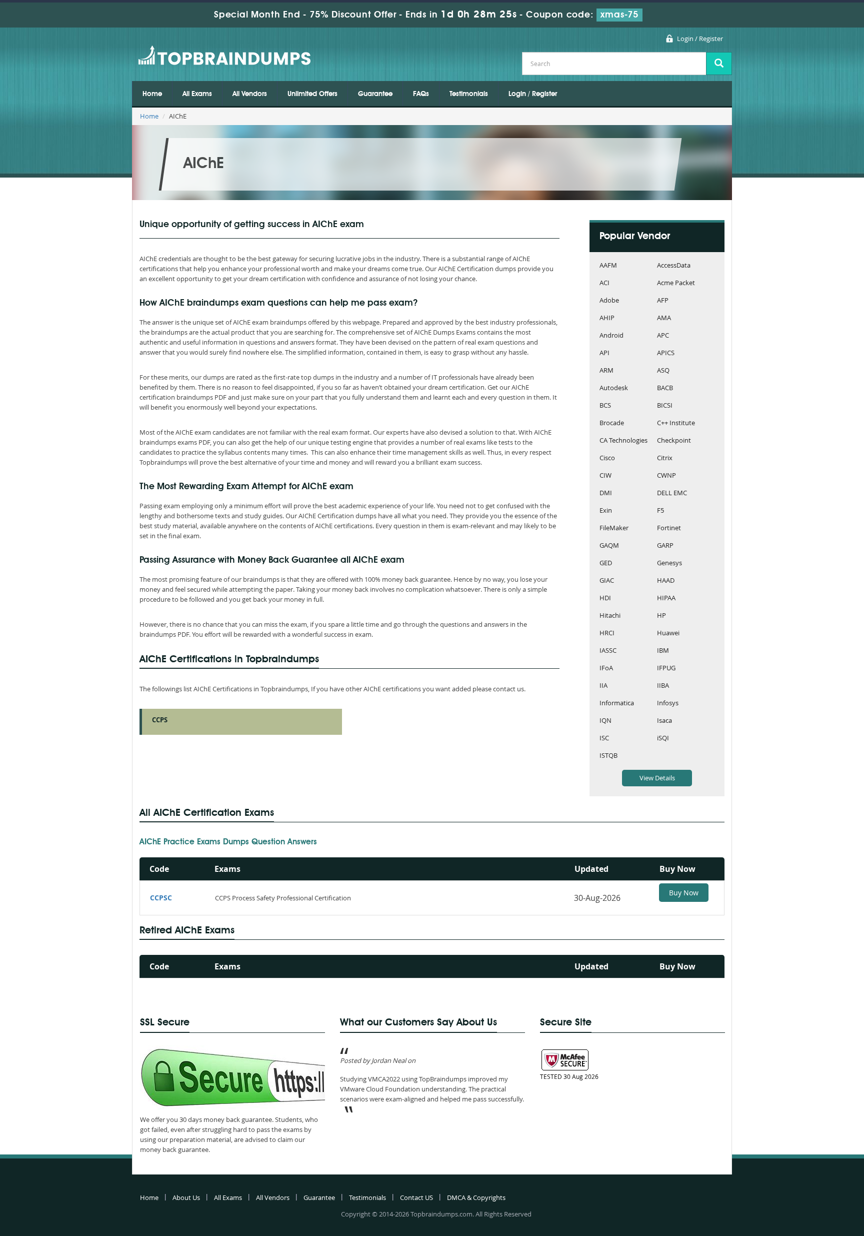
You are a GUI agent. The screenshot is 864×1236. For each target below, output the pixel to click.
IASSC (608, 651)
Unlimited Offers (313, 94)
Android (612, 336)
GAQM (609, 546)
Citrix (664, 458)
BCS (605, 406)
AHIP (607, 318)
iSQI (663, 738)
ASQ (663, 371)
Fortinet (669, 528)
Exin (606, 511)
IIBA (663, 686)
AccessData (673, 266)
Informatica (617, 703)
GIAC (607, 581)
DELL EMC (672, 493)
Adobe (609, 301)
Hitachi (610, 616)
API (605, 353)
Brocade (612, 423)
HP (661, 616)
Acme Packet (676, 283)
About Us (186, 1197)
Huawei (668, 633)
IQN (606, 721)
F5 (660, 511)
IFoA (606, 668)
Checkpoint (674, 441)
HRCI (607, 633)
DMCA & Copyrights (476, 1197)
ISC (604, 738)
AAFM (608, 266)
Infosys (667, 703)
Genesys (669, 563)
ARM (607, 371)
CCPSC (161, 897)
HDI (605, 598)
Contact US (416, 1197)
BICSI (664, 406)
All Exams (197, 94)
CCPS (160, 719)
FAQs (421, 94)
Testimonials (469, 94)
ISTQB (609, 756)
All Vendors (249, 94)
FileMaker (614, 528)
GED (606, 563)
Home (152, 94)
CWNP (666, 476)
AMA (664, 318)
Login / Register (700, 38)
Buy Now (683, 892)
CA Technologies (624, 441)
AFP (662, 301)
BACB (665, 388)
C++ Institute (676, 423)
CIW (606, 476)
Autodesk (614, 388)
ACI (605, 283)
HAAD (665, 581)
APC (663, 336)
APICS (665, 353)
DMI (606, 493)
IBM (663, 651)
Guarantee (375, 94)
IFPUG (666, 668)
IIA (604, 686)
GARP (665, 546)
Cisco (607, 458)
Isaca (664, 721)
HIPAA (666, 598)
